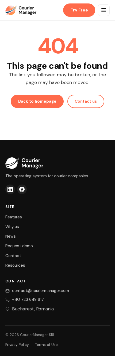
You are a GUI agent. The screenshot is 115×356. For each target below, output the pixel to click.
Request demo (19, 246)
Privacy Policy (17, 344)
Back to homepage (37, 101)
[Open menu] (104, 10)
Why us (12, 226)
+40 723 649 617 (28, 299)
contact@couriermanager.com (40, 290)
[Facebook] (22, 189)
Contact (13, 255)
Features (13, 217)
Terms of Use (46, 344)
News (10, 236)
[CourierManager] (21, 10)
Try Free (79, 10)
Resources (15, 265)
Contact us (86, 101)
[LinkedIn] (10, 189)
